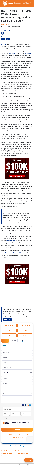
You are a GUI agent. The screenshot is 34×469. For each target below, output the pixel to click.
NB (14, 453)
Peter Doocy (12, 53)
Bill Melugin (28, 53)
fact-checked (10, 240)
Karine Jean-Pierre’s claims (14, 253)
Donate (28, 460)
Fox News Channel (22, 453)
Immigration (9, 455)
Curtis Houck (5, 25)
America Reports (6, 451)
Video (3, 455)
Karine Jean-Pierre (6, 453)
